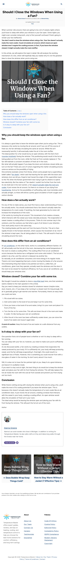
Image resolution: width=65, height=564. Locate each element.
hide (19, 111)
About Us (27, 521)
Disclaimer (28, 538)
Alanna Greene (21, 18)
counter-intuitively (9, 156)
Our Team (28, 524)
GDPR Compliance (51, 534)
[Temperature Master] (32, 4)
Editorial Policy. (45, 18)
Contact (42, 559)
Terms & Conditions (32, 559)
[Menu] (3, 4)
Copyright (48, 543)
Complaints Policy (51, 531)
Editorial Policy (50, 528)
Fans (32, 23)
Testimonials (29, 534)
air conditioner (9, 246)
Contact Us (28, 528)
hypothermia (6, 190)
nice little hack (39, 281)
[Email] (17, 442)
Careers (27, 531)
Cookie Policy (49, 524)
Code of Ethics (50, 521)
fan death (15, 175)
